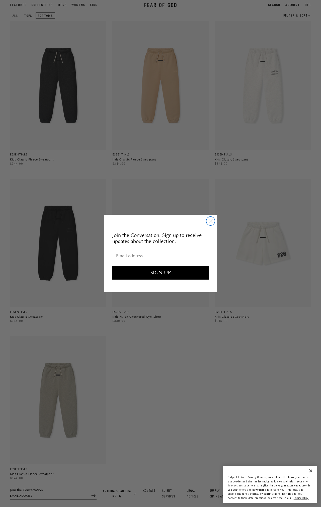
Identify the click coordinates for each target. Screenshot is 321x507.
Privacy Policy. (301, 498)
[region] (270, 484)
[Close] (310, 471)
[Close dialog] (210, 221)
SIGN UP (160, 273)
